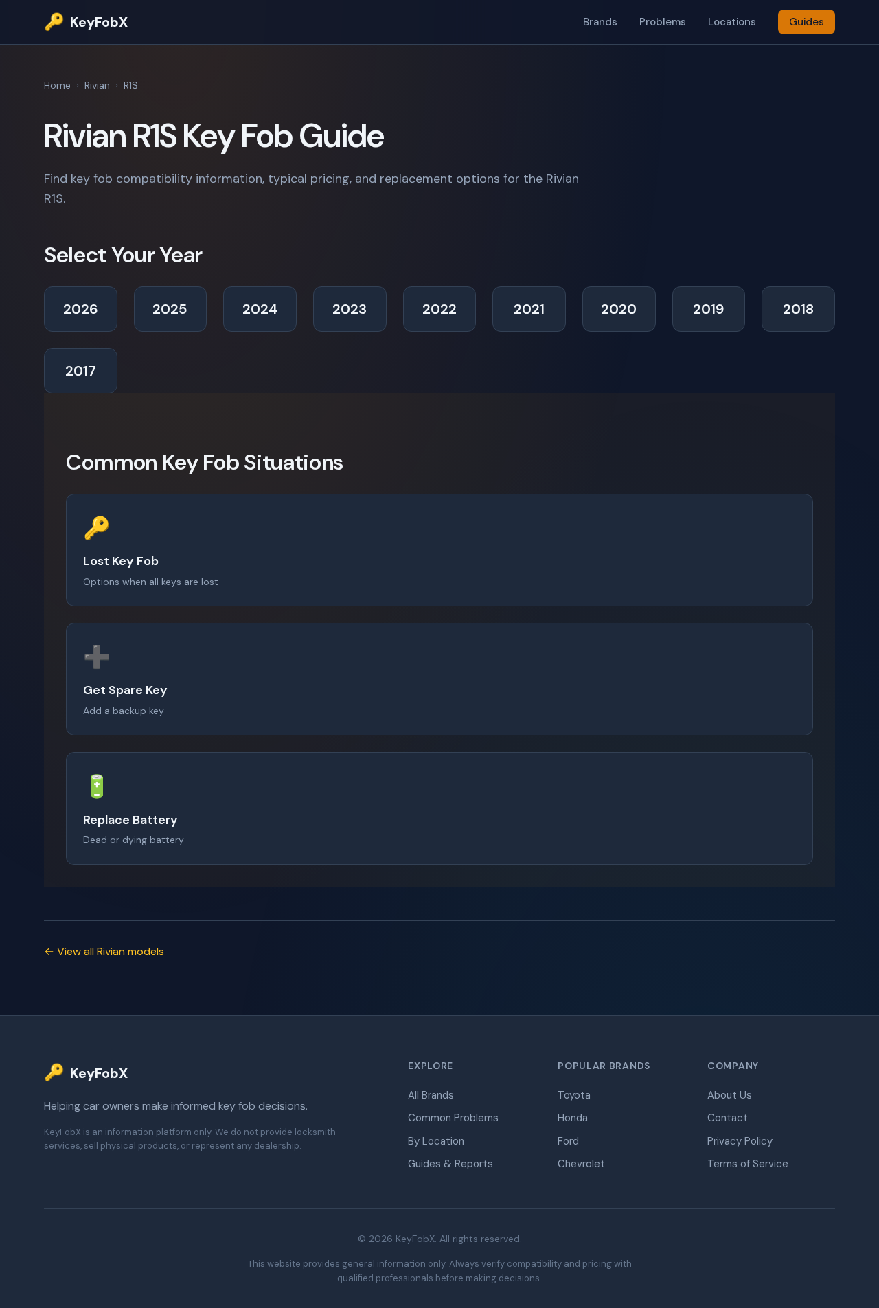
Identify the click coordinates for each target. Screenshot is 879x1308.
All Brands (431, 1095)
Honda (573, 1118)
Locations (732, 22)
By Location (436, 1141)
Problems (662, 22)
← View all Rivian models (104, 951)
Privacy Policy (740, 1141)
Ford (568, 1141)
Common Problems (453, 1118)
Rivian (97, 85)
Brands (600, 22)
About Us (729, 1095)
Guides (806, 22)
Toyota (574, 1095)
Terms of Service (747, 1164)
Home (57, 85)
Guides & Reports (450, 1164)
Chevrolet (581, 1164)
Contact (727, 1118)
